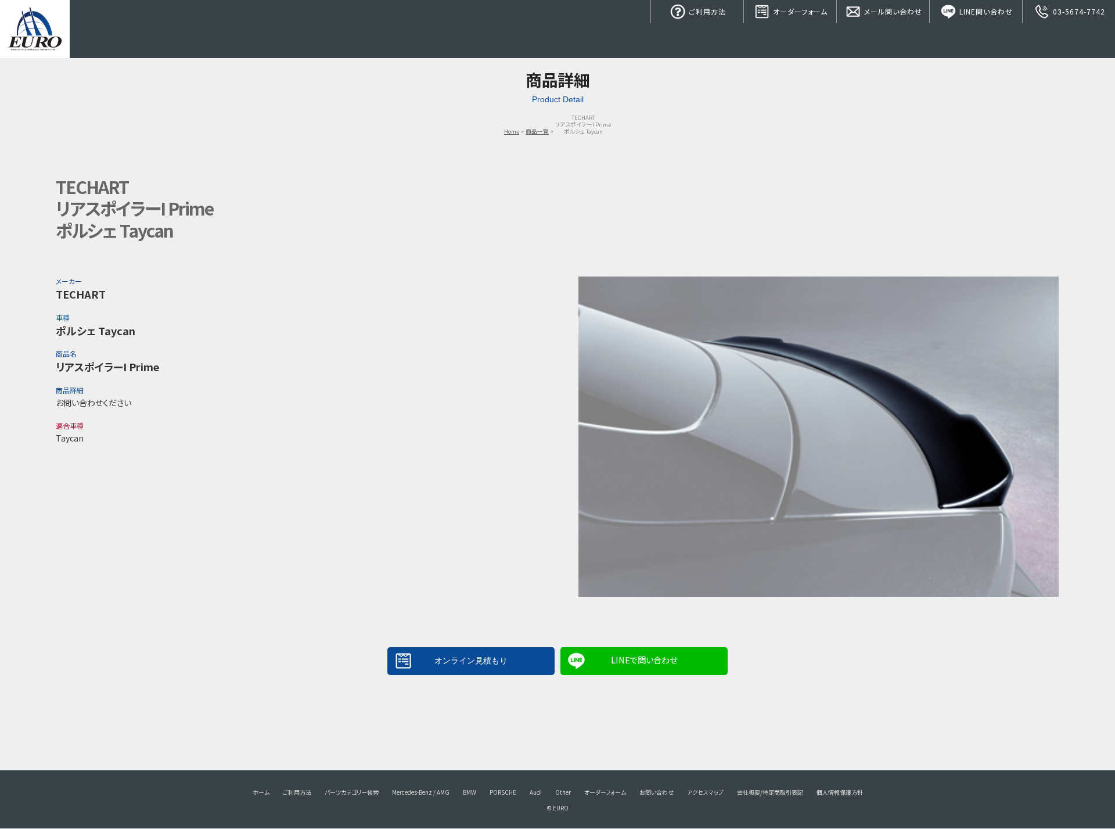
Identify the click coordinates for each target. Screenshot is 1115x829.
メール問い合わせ (892, 11)
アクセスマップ (705, 792)
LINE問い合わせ (985, 11)
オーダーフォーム (799, 11)
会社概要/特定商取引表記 (770, 792)
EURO (35, 29)
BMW (469, 792)
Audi (536, 792)
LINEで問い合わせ (644, 660)
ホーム (261, 792)
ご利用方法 (706, 11)
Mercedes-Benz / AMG (420, 792)
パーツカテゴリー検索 (352, 792)
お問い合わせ (656, 792)
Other (563, 792)
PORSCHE (503, 792)
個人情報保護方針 (840, 792)
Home (511, 131)
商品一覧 (537, 131)
